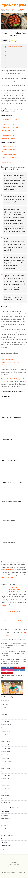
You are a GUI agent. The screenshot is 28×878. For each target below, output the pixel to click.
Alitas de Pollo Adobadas (8, 520)
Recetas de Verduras (6, 788)
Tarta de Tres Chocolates (7, 835)
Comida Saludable (5, 700)
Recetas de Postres (5, 768)
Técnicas (3, 798)
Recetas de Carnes (5, 731)
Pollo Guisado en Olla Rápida (10, 460)
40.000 (18, 670)
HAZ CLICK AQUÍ (7, 577)
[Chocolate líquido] (13, 412)
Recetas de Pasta (5, 758)
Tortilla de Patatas (5, 818)
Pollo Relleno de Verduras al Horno (11, 417)
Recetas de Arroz (5, 721)
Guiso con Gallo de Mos (8, 542)
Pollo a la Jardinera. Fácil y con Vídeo (12, 482)
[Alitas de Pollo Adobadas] (13, 537)
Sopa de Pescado (5, 828)
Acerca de (4, 584)
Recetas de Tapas (5, 782)
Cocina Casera (16, 589)
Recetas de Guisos (5, 741)
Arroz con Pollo (4, 825)
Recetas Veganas (5, 795)
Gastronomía (4, 711)
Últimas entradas (11, 584)
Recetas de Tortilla (5, 785)
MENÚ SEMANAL (5, 811)
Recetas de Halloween (6, 744)
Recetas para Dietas (6, 792)
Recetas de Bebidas (6, 724)
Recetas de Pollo (10, 570)
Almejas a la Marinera (6, 849)
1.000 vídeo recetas (11, 600)
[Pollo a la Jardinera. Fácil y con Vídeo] (13, 496)
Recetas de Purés (5, 771)
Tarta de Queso (4, 815)
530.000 (7, 670)
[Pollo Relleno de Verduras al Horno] (13, 434)
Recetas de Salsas (5, 775)
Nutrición (3, 717)
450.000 (19, 667)
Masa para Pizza (5, 822)
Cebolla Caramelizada (6, 832)
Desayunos (3, 707)
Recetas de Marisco (6, 751)
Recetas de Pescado (6, 761)
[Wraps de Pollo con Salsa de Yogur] (13, 515)
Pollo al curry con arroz (8, 365)
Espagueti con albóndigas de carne (11, 362)
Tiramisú (3, 838)
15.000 (6, 673)
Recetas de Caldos (5, 727)
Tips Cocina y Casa (5, 802)
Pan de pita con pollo (7, 439)
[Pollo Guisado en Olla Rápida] (13, 477)
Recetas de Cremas (6, 734)
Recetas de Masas (5, 754)
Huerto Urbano (4, 714)
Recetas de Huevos (5, 748)
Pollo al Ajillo (4, 842)
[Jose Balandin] (5, 593)
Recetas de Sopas (5, 778)
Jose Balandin (13, 588)
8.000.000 (7, 667)
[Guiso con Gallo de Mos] (13, 556)
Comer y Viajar (4, 704)
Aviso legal (14, 862)
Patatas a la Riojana (6, 845)
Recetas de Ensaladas (6, 738)
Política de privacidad (14, 867)
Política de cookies (14, 864)
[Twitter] (25, 588)
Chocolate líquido (6, 396)
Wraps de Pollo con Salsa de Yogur (11, 501)
